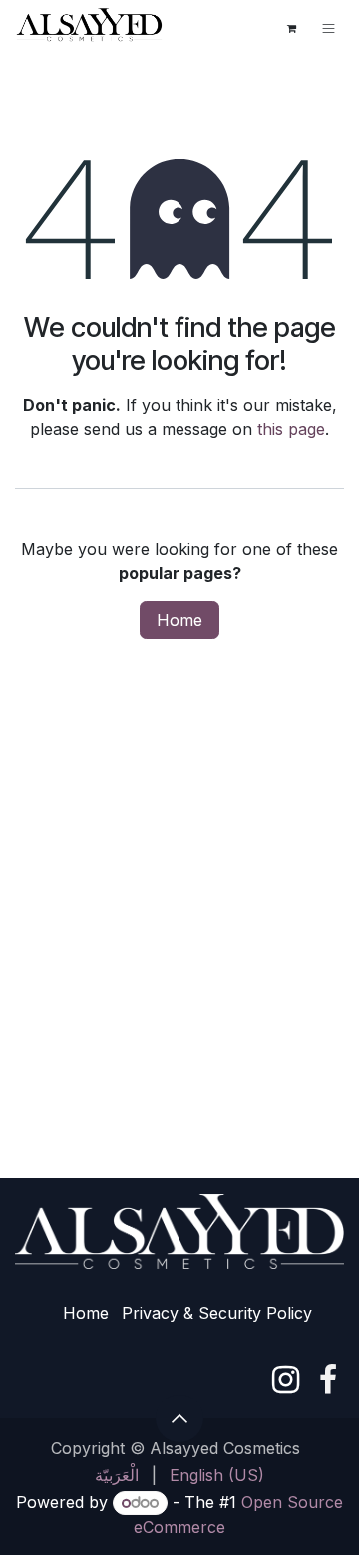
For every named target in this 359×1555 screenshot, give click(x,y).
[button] (179, 1418)
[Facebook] (328, 1380)
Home (179, 620)
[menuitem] (117, 1475)
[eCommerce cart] (291, 28)
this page (291, 429)
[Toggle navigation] (328, 28)
